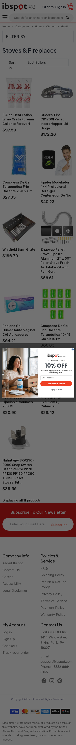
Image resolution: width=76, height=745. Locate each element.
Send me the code (56, 383)
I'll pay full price (56, 390)
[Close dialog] (72, 349)
